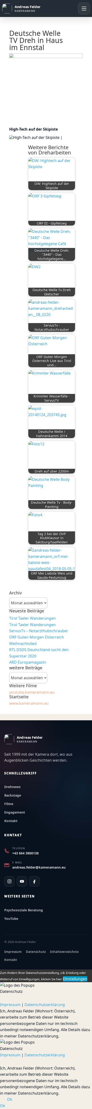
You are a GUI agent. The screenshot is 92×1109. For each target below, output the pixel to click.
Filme (8, 804)
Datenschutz (36, 952)
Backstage (12, 795)
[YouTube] (22, 881)
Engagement (14, 812)
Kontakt (10, 821)
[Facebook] (34, 881)
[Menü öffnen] (84, 8)
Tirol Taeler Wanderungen (32, 618)
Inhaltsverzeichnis (64, 952)
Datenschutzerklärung (45, 1004)
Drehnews (12, 787)
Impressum (13, 952)
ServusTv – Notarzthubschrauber (38, 630)
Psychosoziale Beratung (23, 910)
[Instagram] (9, 881)
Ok (9, 1099)
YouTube (11, 918)
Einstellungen (75, 978)
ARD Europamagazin (27, 662)
